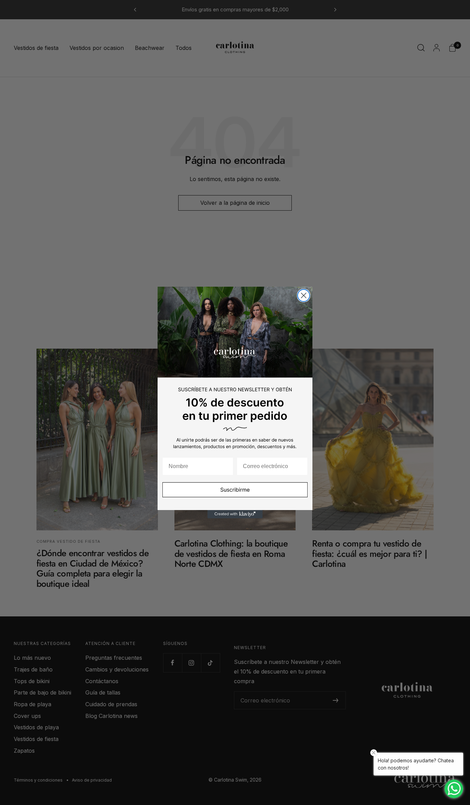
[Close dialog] (304, 295)
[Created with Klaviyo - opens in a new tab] (235, 514)
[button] (235, 494)
